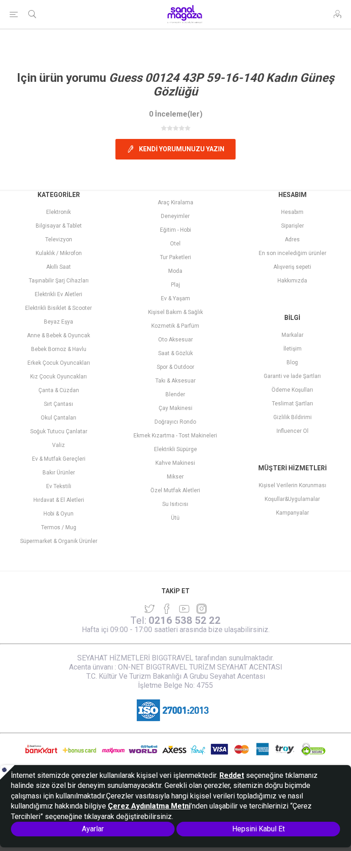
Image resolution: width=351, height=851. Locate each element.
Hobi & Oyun (58, 514)
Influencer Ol (292, 431)
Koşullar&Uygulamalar (292, 499)
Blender (175, 394)
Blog (292, 362)
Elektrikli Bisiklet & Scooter (58, 308)
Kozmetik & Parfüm (175, 326)
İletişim (292, 349)
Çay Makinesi (175, 408)
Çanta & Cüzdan (58, 390)
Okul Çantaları (58, 418)
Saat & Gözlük (175, 353)
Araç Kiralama (175, 202)
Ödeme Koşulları (292, 390)
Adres (292, 239)
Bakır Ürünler (59, 472)
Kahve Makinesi (175, 463)
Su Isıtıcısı (175, 504)
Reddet (231, 775)
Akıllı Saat (58, 267)
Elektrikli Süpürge (175, 449)
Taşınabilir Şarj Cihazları (59, 280)
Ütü (175, 518)
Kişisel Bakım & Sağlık (175, 312)
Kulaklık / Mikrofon (59, 253)
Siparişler (292, 226)
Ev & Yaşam (175, 298)
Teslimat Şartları (292, 403)
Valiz (58, 445)
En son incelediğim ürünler (292, 253)
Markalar (292, 335)
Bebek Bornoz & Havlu (58, 349)
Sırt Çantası (58, 404)
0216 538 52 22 (185, 620)
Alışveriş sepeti (292, 267)
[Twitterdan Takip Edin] (149, 608)
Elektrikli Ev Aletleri (58, 294)
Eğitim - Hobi (175, 230)
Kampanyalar (292, 513)
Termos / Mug (58, 527)
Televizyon (58, 239)
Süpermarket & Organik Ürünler (58, 541)
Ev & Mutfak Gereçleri (58, 459)
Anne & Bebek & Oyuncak (58, 335)
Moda (175, 271)
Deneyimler (175, 216)
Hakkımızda (292, 280)
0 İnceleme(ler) (175, 114)
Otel (175, 243)
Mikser (175, 476)
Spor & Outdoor (175, 367)
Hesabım (292, 212)
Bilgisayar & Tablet (59, 226)
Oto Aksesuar (175, 339)
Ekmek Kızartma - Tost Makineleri (175, 435)
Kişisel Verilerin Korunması (292, 485)
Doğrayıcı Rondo (175, 422)
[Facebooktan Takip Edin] (167, 608)
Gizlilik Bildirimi (292, 417)
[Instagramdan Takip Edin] (184, 608)
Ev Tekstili (58, 486)
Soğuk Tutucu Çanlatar (58, 431)
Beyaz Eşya (58, 322)
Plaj (175, 285)
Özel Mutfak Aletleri (175, 490)
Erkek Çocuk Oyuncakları (58, 363)
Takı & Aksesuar (175, 381)
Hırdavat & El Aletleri (58, 500)
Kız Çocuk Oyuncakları (58, 376)
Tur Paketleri (175, 257)
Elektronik (58, 212)
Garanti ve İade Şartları (292, 376)
